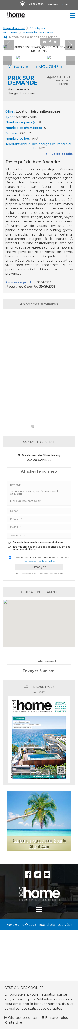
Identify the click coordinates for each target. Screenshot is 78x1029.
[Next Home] (15, 15)
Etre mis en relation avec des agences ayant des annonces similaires (41, 548)
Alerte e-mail (47, 661)
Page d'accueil (14, 28)
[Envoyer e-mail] (45, 42)
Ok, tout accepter (22, 1018)
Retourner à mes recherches (33, 37)
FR (62, 4)
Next (70, 45)
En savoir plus (56, 1018)
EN (67, 4)
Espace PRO (53, 4)
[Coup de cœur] (22, 4)
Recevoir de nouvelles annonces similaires (38, 542)
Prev (9, 45)
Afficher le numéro (39, 471)
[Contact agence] (64, 49)
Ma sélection (36, 4)
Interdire (14, 1022)
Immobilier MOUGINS (38, 32)
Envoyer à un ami (39, 671)
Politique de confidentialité (39, 561)
